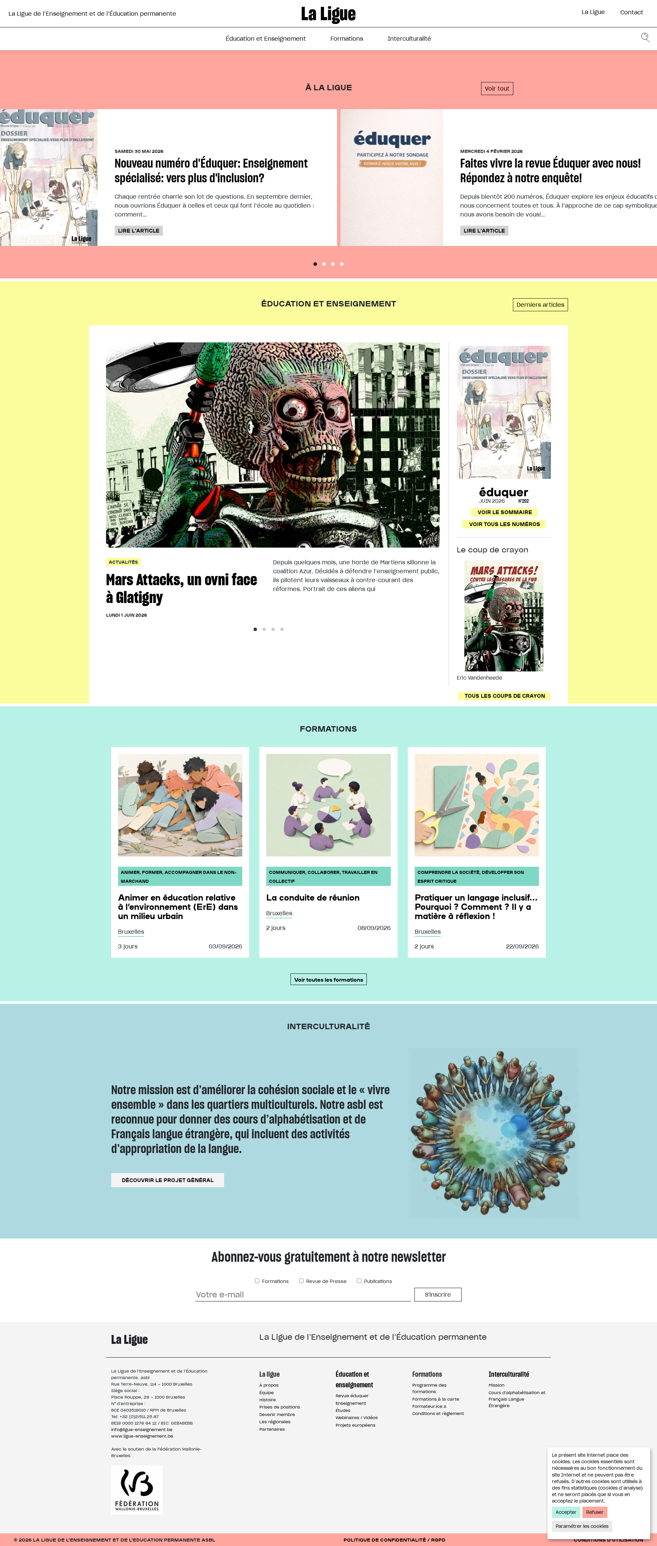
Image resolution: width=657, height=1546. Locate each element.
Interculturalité (409, 38)
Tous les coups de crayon (505, 695)
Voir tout (497, 88)
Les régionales (275, 1421)
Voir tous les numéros (504, 524)
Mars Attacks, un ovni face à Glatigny (181, 588)
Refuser (595, 1512)
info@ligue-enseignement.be (141, 1429)
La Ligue (593, 12)
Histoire (267, 1399)
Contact (631, 12)
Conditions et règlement (438, 1413)
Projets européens (355, 1425)
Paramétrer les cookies (582, 1526)
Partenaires (272, 1429)
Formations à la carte (435, 1399)
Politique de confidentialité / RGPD (395, 1539)
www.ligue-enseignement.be (142, 1436)
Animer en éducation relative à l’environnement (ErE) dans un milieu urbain (178, 906)
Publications (377, 1281)
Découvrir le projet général (168, 1180)
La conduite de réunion (313, 897)
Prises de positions (279, 1407)
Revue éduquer (352, 1395)
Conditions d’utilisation (608, 1539)
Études (343, 1410)
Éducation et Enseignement (266, 38)
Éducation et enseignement (354, 1379)
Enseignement (351, 1403)
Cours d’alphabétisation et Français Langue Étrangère (517, 1399)
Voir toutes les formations (328, 979)
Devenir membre (277, 1414)
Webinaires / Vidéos (357, 1417)
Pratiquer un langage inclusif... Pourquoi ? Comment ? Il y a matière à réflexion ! (476, 906)
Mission (496, 1385)
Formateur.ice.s (429, 1406)
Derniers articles (540, 304)
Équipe (266, 1392)
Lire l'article (138, 230)
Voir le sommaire (505, 512)
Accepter (566, 1512)
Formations (347, 38)
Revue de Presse (326, 1281)
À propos (269, 1385)
